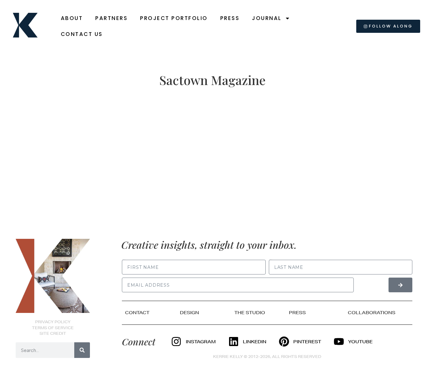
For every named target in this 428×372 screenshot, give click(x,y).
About (72, 18)
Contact (137, 312)
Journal (267, 18)
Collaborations (371, 312)
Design (189, 312)
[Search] (82, 350)
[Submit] (400, 285)
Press (230, 18)
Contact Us (82, 34)
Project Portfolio (174, 18)
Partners (111, 18)
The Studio (249, 312)
